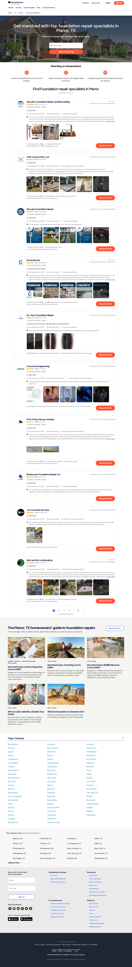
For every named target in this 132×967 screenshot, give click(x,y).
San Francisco (14, 778)
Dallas (89, 774)
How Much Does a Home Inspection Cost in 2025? (25, 668)
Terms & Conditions (78, 954)
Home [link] (10, 13)
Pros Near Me (94, 889)
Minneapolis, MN (47, 848)
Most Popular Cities (14, 833)
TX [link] (15, 13)
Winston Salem (53, 807)
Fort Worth (91, 781)
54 (78, 611)
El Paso (90, 778)
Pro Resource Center (58, 910)
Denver (11, 785)
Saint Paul (51, 770)
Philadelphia (92, 752)
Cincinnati (51, 811)
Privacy (54, 950)
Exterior (18, 8)
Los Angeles (13, 763)
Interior (11, 8)
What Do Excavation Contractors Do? (65, 712)
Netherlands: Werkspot (79, 945)
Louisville (51, 744)
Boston (50, 755)
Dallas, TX (98, 838)
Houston (90, 785)
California (60, 950)
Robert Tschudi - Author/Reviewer (22, 661)
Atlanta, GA (17, 838)
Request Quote (105, 146)
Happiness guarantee (97, 923)
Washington (13, 793)
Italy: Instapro (66, 945)
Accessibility (76, 950)
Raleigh (50, 804)
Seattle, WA (72, 858)
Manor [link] (21, 13)
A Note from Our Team (97, 892)
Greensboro (52, 800)
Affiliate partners (95, 927)
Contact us (93, 920)
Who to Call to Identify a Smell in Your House (26, 713)
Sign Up (119, 3)
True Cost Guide (95, 879)
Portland (90, 744)
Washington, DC (101, 858)
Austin (89, 770)
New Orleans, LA (74, 848)
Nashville (90, 767)
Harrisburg (91, 748)
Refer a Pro (93, 885)
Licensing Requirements (97, 895)
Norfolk (90, 796)
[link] (66, 104)
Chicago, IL (72, 838)
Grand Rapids (53, 763)
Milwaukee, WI (19, 848)
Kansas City (52, 774)
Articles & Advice (48, 8)
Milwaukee (91, 815)
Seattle (90, 807)
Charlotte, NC (46, 838)
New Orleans (52, 748)
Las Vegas (51, 781)
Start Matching (66, 51)
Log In (107, 3)
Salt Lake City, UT (74, 853)
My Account (93, 875)
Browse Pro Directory (58, 879)
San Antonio (92, 789)
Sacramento (13, 770)
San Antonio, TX (101, 853)
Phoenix (11, 748)
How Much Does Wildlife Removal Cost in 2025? (103, 666)
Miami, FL (98, 843)
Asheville (51, 793)
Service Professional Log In (60, 904)
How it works (93, 904)
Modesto (11, 767)
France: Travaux (40, 945)
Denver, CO (17, 843)
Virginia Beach (93, 804)
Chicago (11, 819)
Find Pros (54, 875)
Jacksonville (13, 800)
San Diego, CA (19, 858)
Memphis (90, 763)
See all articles (115, 628)
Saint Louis (51, 778)
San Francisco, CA (47, 858)
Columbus (51, 819)
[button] (34, 132)
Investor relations (95, 917)
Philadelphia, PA (19, 853)
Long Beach (13, 759)
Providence (91, 759)
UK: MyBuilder (93, 945)
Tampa (11, 811)
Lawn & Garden (29, 8)
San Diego (12, 774)
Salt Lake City (92, 793)
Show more (111, 121)
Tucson (11, 752)
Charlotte (51, 796)
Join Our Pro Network (58, 907)
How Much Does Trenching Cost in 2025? (64, 666)
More (38, 8)
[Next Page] (83, 610)
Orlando (11, 807)
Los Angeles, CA (74, 843)
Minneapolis (52, 767)
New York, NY (100, 848)
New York (51, 789)
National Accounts (57, 917)
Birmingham (13, 744)
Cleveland (51, 815)
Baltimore (51, 752)
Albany (50, 785)
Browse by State (32, 833)
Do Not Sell (67, 950)
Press (91, 913)
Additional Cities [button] (13, 863)
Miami (10, 804)
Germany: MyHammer (53, 945)
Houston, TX (45, 843)
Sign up (21, 897)
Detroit (50, 759)
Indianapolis (13, 822)
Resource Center (95, 882)
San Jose (11, 781)
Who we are (93, 907)
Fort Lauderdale (15, 796)
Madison (90, 811)
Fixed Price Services (58, 882)
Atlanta (11, 815)
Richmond (91, 800)
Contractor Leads (57, 913)
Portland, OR (45, 853)
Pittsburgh (91, 755)
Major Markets (16, 738)
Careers (92, 910)
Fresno (11, 755)
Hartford (11, 789)
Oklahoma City (53, 822)
